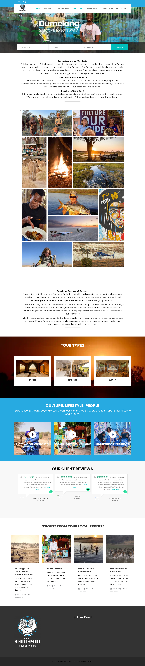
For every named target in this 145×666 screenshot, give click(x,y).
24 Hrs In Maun (54, 568)
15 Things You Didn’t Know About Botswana (24, 571)
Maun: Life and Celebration (86, 570)
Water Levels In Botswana (118, 570)
